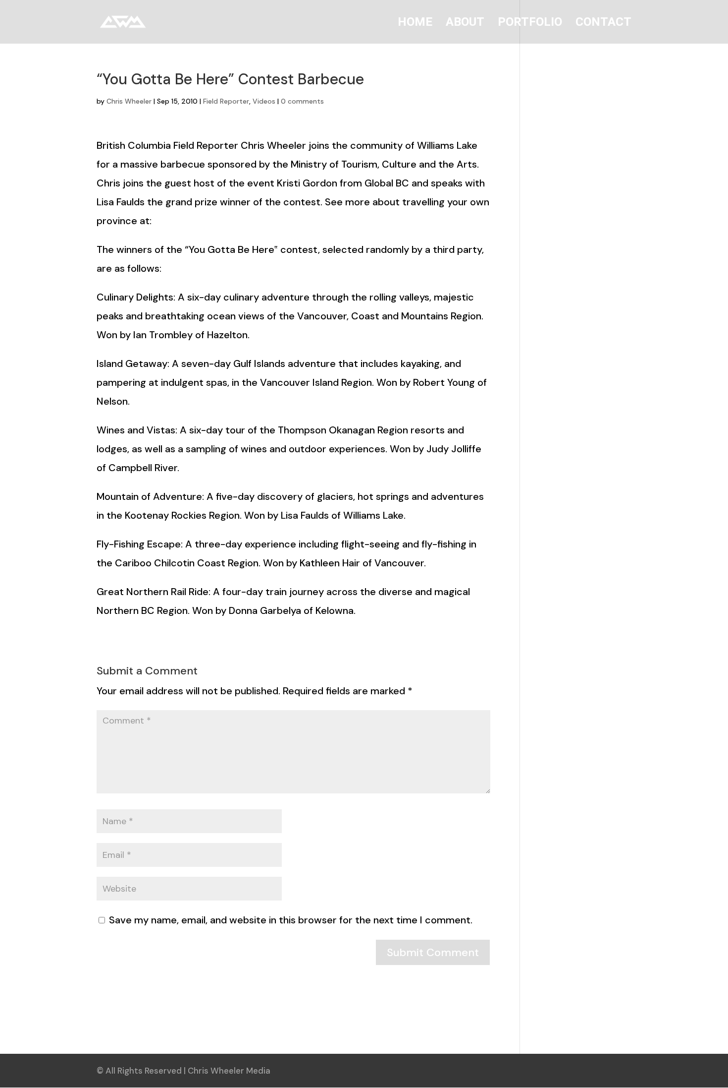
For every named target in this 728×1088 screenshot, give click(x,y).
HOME (415, 23)
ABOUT (465, 23)
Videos (264, 101)
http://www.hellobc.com (209, 220)
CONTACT (603, 23)
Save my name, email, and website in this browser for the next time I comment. (290, 919)
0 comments (302, 101)
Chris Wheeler (129, 101)
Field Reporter (226, 101)
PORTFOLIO (530, 23)
